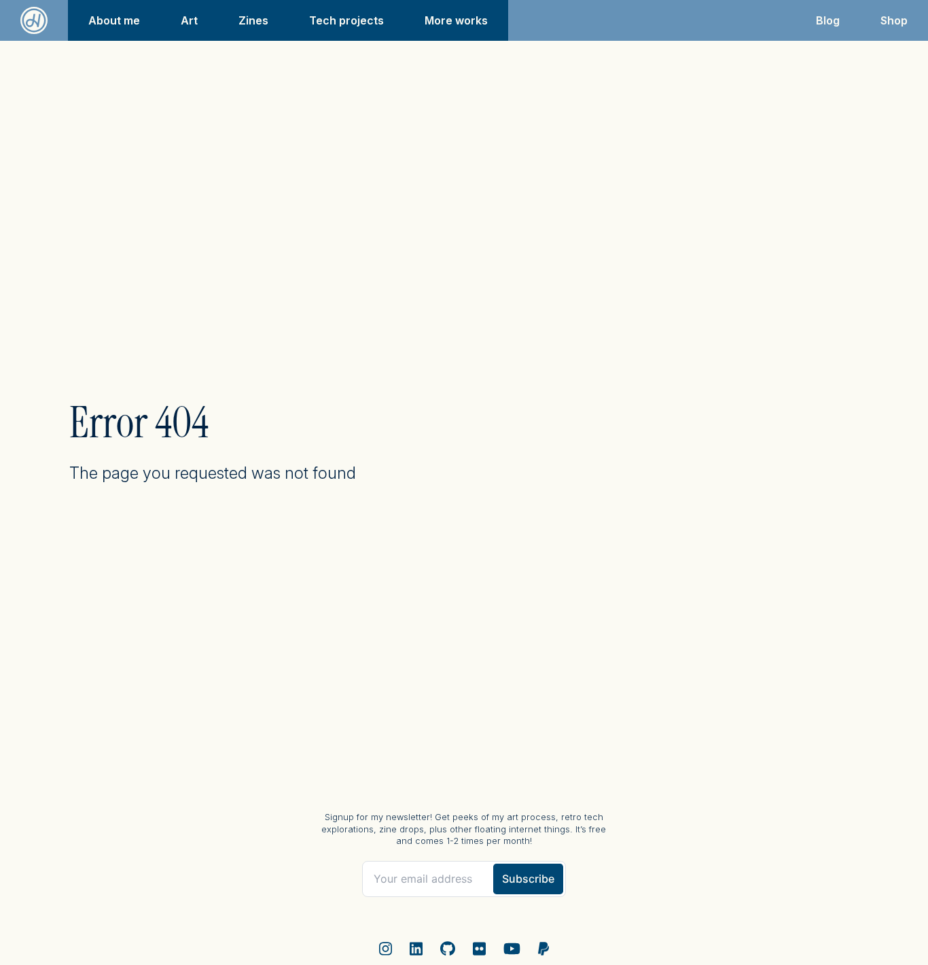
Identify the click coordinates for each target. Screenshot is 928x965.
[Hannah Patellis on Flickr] (479, 949)
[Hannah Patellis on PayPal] (544, 949)
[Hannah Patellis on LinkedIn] (416, 949)
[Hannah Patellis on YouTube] (511, 949)
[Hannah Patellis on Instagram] (385, 949)
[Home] (34, 20)
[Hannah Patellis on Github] (447, 949)
